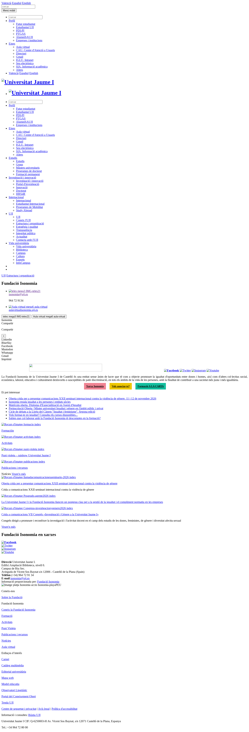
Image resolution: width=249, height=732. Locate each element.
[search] (18, 7)
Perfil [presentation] (12, 20)
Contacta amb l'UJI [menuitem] (27, 239)
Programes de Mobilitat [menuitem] (29, 207)
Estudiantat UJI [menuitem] (25, 27)
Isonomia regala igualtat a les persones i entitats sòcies (40, 401)
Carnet (5, 659)
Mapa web (7, 677)
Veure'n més (19, 473)
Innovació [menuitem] (22, 187)
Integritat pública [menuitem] (25, 233)
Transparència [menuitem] (24, 230)
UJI (3, 275)
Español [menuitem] (16, 3)
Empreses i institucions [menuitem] (29, 40)
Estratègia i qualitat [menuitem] (27, 226)
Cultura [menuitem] (20, 256)
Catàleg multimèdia (12, 665)
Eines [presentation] (12, 43)
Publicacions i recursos (14, 467)
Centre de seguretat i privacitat (18, 708)
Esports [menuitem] (20, 259)
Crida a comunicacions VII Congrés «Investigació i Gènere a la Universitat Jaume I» (50, 514)
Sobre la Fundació (11, 597)
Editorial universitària (13, 671)
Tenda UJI (7, 702)
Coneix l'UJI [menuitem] (23, 220)
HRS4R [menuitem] (20, 193)
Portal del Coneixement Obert (18, 696)
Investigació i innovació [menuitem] (22, 177)
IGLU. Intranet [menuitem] (24, 60)
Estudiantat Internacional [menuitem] (30, 203)
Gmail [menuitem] (19, 56)
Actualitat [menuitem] (21, 236)
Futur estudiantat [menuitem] (25, 24)
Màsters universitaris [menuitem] (28, 167)
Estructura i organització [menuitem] (30, 223)
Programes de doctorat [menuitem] (29, 171)
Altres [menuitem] (19, 69)
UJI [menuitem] (11, 213)
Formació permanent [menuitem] (28, 174)
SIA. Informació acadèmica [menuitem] (32, 66)
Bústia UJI (34, 715)
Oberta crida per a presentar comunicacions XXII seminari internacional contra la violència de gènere (59, 483)
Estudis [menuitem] (13, 157)
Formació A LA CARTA (151, 386)
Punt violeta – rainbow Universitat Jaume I (25, 455)
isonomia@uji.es (20, 578)
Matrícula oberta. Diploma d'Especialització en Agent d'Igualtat (45, 405)
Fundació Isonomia (48, 581)
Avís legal (44, 708)
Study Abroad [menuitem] (24, 210)
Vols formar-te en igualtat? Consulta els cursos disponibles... (43, 414)
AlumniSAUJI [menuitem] (24, 37)
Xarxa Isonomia (95, 386)
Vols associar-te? (121, 386)
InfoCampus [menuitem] (23, 262)
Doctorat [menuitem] (21, 190)
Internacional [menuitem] (16, 197)
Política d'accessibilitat (64, 708)
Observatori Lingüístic (14, 690)
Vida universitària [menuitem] (19, 243)
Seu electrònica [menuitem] (25, 63)
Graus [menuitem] (19, 164)
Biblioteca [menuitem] (22, 249)
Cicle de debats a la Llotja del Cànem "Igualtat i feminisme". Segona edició (52, 411)
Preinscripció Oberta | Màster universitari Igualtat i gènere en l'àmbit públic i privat (56, 408)
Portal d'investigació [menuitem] (27, 184)
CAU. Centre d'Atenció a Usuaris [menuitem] (35, 50)
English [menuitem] (26, 3)
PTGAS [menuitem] (21, 33)
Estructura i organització (20, 275)
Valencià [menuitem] (6, 3)
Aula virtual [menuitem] (23, 46)
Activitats (6, 443)
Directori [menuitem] (21, 53)
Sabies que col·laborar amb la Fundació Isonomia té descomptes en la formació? (55, 418)
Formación (7, 430)
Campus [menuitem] (21, 253)
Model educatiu (10, 684)
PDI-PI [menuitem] (20, 30)
